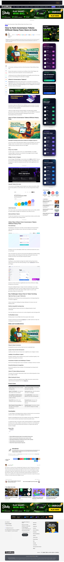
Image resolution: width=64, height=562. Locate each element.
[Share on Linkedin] (22, 35)
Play (53, 51)
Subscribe (25, 534)
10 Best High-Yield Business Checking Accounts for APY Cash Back (21, 439)
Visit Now (50, 516)
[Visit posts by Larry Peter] (6, 35)
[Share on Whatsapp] (21, 35)
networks (32, 262)
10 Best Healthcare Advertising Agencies (16, 441)
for (29, 227)
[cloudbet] (51, 33)
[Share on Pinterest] (19, 35)
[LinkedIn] (47, 552)
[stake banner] (32, 13)
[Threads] (55, 552)
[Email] (30, 35)
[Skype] (50, 552)
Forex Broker (44, 211)
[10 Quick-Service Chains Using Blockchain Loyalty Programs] (38, 492)
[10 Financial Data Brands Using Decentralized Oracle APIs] (52, 492)
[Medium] (49, 552)
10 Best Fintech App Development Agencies (17, 442)
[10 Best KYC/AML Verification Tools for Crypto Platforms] (57, 206)
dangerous (26, 380)
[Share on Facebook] (15, 35)
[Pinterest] (53, 194)
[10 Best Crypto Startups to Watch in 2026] (25, 492)
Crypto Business (45, 207)
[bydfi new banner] (51, 527)
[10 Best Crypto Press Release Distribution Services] (57, 202)
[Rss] (58, 552)
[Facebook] (45, 194)
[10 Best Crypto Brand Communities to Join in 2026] (11, 492)
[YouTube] (44, 552)
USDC (31, 159)
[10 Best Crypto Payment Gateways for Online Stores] (57, 214)
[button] (49, 7)
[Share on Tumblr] (23, 35)
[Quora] (51, 552)
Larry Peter (10, 465)
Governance (11, 81)
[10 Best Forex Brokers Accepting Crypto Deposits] (57, 210)
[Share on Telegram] (27, 35)
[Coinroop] (6, 7)
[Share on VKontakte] (26, 35)
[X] (49, 194)
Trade (53, 107)
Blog (6, 25)
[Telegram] (57, 194)
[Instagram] (45, 552)
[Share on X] (17, 35)
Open (53, 145)
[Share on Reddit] (25, 35)
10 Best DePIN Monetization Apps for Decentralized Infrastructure (21, 436)
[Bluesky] (57, 552)
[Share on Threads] (29, 35)
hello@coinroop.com (49, 80)
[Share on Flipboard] (18, 35)
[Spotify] (53, 552)
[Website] (39, 465)
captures (24, 319)
